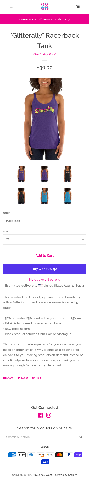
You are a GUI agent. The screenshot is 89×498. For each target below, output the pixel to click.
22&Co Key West (44, 54)
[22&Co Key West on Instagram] (48, 416)
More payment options (44, 279)
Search (45, 446)
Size (5, 231)
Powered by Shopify (65, 475)
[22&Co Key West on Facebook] (40, 416)
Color (6, 213)
